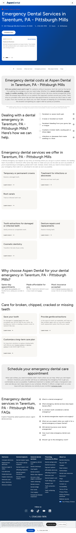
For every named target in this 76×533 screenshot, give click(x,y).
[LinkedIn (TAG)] (50, 510)
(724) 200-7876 (43, 530)
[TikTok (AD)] (38, 510)
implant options (19, 345)
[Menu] (3, 3)
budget (40, 291)
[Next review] (12, 58)
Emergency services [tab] (40, 69)
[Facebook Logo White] (32, 510)
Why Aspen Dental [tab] (53, 69)
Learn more (7, 330)
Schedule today (56, 386)
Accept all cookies (51, 524)
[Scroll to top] (14, 69)
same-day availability (11, 289)
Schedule (30, 530)
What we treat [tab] (28, 69)
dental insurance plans (63, 289)
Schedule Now (8, 32)
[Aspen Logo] (13, 3)
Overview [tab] (19, 69)
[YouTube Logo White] (44, 510)
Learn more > (8, 185)
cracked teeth (18, 320)
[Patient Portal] (72, 3)
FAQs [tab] (61, 69)
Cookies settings (62, 524)
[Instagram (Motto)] (26, 510)
